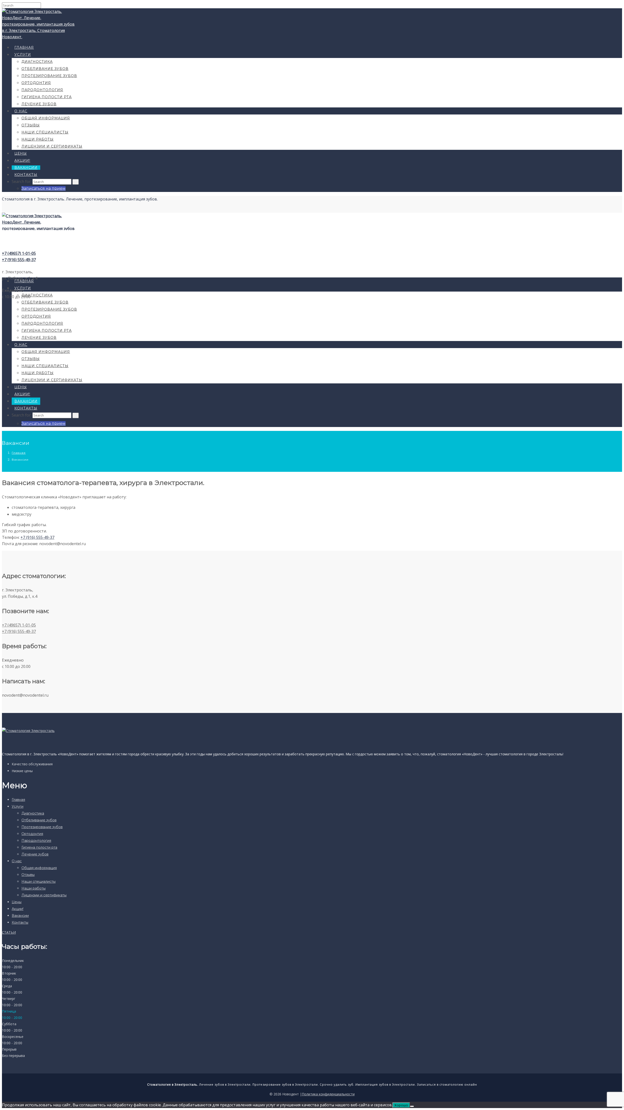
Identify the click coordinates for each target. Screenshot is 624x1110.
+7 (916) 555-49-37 (19, 259)
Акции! (22, 160)
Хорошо (401, 1105)
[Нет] (412, 1106)
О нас (20, 111)
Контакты (25, 174)
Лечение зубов (39, 104)
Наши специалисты (44, 132)
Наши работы (37, 139)
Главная (24, 47)
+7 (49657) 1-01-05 (19, 253)
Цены (20, 153)
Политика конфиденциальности (328, 1094)
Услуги (22, 54)
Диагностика (37, 61)
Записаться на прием (43, 188)
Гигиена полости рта (46, 97)
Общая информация (45, 118)
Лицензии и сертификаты (51, 146)
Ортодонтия (36, 83)
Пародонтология (42, 90)
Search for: (21, 181)
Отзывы (30, 125)
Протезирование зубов (49, 76)
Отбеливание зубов (44, 68)
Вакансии (26, 167)
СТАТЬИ (9, 932)
